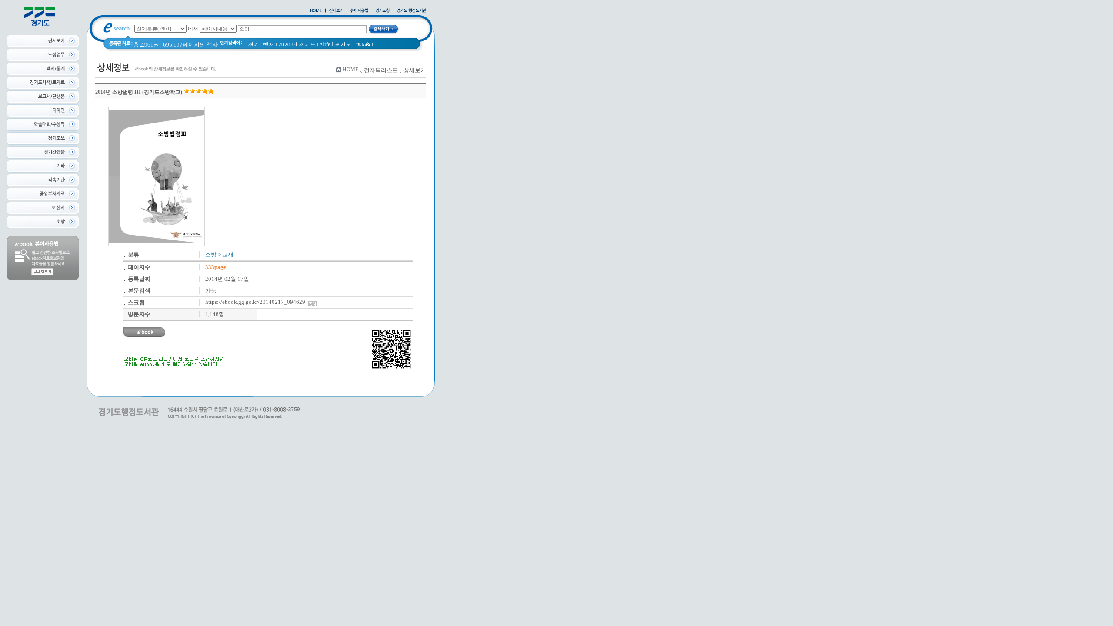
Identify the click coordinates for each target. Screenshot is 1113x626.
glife (325, 44)
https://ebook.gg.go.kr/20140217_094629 (256, 302)
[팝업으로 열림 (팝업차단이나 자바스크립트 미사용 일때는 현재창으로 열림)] (359, 11)
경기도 (342, 44)
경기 (253, 44)
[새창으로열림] (383, 11)
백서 (268, 44)
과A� (362, 45)
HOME (350, 70)
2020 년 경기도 (297, 44)
